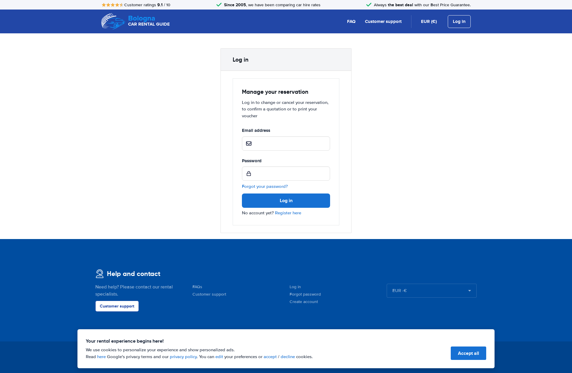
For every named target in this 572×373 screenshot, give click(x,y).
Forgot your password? (265, 186)
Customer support (383, 21)
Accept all (468, 353)
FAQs (197, 286)
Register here (288, 213)
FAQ (351, 21)
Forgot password (305, 294)
